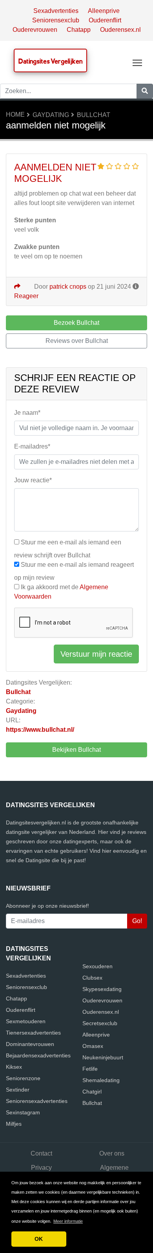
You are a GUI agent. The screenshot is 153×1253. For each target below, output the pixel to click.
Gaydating (51, 115)
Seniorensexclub (55, 20)
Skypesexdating (102, 989)
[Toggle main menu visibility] (137, 62)
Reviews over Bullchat (77, 340)
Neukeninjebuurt (102, 1057)
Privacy (41, 1167)
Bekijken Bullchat (76, 749)
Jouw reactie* (33, 480)
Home (15, 114)
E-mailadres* (32, 446)
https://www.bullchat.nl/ (40, 729)
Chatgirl (92, 1091)
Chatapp (79, 29)
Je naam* (27, 412)
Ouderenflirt (105, 20)
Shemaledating (101, 1080)
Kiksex (14, 1067)
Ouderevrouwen (35, 29)
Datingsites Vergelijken (50, 61)
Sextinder (17, 1089)
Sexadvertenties (55, 10)
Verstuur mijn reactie (96, 654)
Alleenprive (104, 10)
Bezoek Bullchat (76, 322)
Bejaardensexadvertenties (38, 1055)
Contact (41, 1153)
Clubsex (92, 978)
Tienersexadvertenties (33, 1033)
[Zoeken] (145, 91)
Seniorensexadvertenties (36, 1101)
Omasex (92, 1046)
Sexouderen (97, 966)
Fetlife (90, 1069)
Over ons (111, 1153)
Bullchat (93, 115)
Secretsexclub (99, 1023)
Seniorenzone (23, 1078)
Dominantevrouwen (30, 1044)
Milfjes (14, 1124)
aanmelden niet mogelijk (55, 173)
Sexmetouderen (26, 1021)
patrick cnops (67, 286)
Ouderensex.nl (120, 29)
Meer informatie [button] (68, 1221)
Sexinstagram (23, 1112)
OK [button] (39, 1239)
